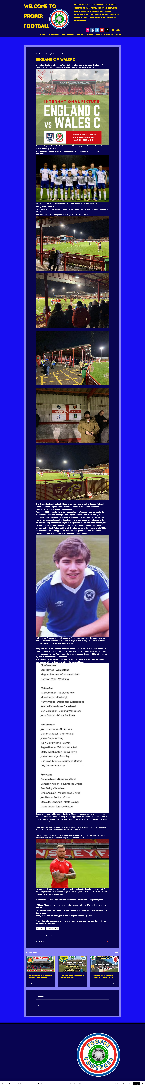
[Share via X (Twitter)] (42, 935)
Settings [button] (117, 1084)
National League (52, 928)
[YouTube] (102, 30)
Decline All (126, 1084)
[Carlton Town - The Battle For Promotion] (72, 964)
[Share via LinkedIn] (47, 935)
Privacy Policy (78, 1084)
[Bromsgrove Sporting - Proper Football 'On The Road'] (104, 964)
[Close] (142, 1083)
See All (116, 952)
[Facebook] (92, 30)
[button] (85, 34)
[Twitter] (97, 30)
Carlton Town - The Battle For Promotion (72, 976)
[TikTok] (107, 30)
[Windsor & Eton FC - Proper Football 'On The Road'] (40, 964)
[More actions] (108, 54)
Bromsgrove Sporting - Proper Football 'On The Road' (103, 976)
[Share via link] (51, 935)
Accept (136, 1084)
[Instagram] (87, 30)
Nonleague (40, 928)
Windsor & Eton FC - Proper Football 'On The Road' (40, 976)
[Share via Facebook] (37, 935)
